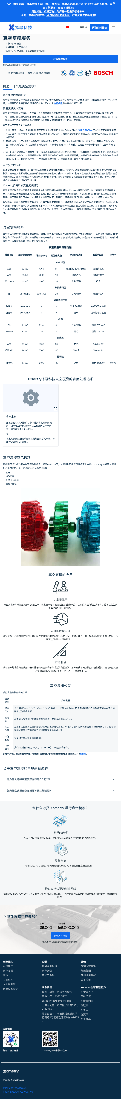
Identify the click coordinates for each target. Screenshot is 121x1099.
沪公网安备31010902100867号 (18, 1091)
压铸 (5, 975)
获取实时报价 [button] (99, 27)
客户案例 (47, 970)
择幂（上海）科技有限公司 (57, 991)
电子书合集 (48, 975)
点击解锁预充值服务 (58, 15)
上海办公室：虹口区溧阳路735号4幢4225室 (60, 1007)
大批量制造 (9, 984)
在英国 (84, 1014)
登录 (82, 27)
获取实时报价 (60, 59)
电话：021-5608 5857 (54, 996)
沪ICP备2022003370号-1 (15, 1088)
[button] (69, 27)
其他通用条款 (88, 975)
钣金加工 (8, 966)
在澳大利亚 (87, 1001)
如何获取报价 (49, 966)
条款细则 (86, 970)
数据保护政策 (88, 966)
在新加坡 (86, 996)
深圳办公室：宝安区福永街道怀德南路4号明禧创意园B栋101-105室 (60, 1017)
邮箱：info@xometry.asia (56, 1001)
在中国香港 (87, 991)
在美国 (84, 1010)
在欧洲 (84, 1005)
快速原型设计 (10, 989)
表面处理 (8, 979)
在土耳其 (86, 1019)
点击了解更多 (65, 7)
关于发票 (86, 979)
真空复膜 (8, 970)
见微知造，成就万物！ (44, 11)
